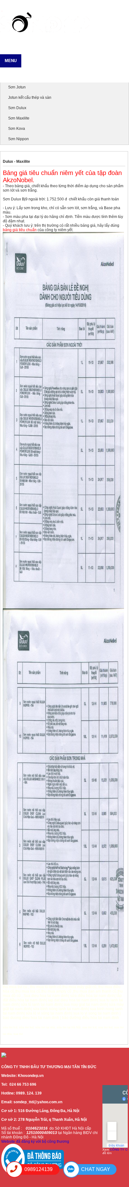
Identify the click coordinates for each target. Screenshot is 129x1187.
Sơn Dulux (17, 108)
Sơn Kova (16, 128)
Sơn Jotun (17, 87)
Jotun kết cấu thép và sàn (29, 97)
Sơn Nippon (18, 139)
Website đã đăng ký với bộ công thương (35, 1141)
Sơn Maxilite (18, 118)
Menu (11, 60)
